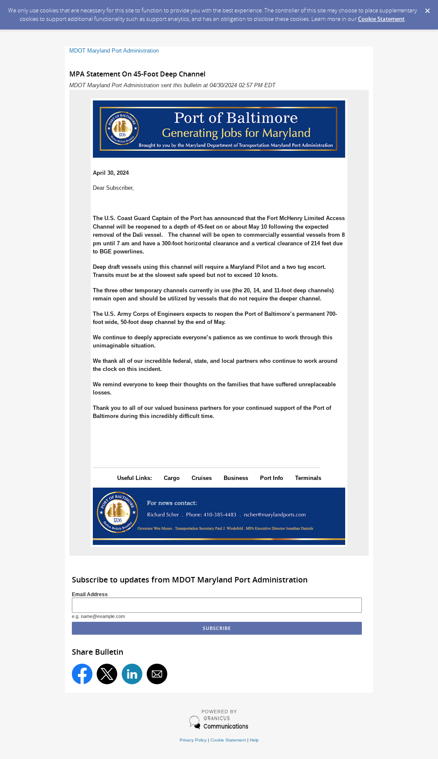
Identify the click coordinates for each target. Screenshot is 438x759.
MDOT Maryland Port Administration (114, 50)
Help (254, 740)
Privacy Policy (193, 740)
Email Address (90, 594)
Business (236, 478)
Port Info (271, 478)
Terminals (308, 478)
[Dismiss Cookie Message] (427, 8)
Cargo (172, 478)
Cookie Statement (381, 19)
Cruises (202, 478)
